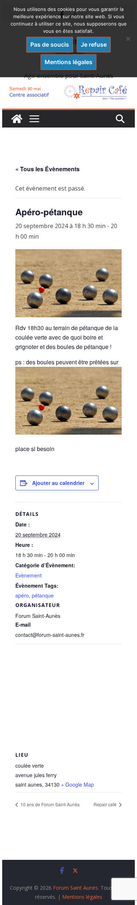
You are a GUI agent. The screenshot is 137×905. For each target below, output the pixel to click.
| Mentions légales (80, 896)
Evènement (28, 575)
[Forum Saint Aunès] (17, 119)
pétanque (43, 595)
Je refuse (94, 44)
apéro (22, 595)
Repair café (106, 804)
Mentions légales (68, 62)
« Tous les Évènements (47, 169)
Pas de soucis (49, 44)
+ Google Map (77, 784)
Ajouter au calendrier (58, 482)
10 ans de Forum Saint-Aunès (49, 804)
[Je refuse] (128, 38)
